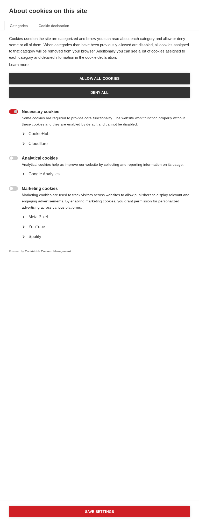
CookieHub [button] (39, 133)
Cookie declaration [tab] (54, 26)
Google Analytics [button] (44, 174)
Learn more (19, 64)
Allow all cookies (99, 79)
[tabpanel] (99, 153)
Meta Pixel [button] (38, 217)
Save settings (99, 512)
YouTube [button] (37, 226)
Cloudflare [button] (38, 143)
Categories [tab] (19, 26)
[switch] (10, 112)
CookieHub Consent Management (48, 251)
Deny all (99, 93)
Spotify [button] (35, 236)
